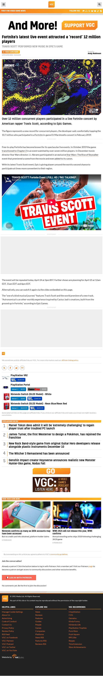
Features (39, 618)
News (37, 612)
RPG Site (72, 637)
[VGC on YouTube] (95, 11)
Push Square (74, 634)
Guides (38, 621)
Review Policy (8, 631)
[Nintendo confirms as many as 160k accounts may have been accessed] (26, 515)
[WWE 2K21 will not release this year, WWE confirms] (77, 515)
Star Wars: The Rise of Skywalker (82, 154)
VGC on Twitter (8, 647)
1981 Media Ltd (18, 596)
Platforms (39, 634)
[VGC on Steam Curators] (101, 11)
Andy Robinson (94, 53)
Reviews (38, 615)
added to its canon (63, 158)
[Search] (99, 4)
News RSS (39, 637)
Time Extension (75, 644)
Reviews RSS (40, 644)
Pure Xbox (73, 631)
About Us (6, 615)
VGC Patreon (8, 640)
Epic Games (42, 303)
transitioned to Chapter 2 (14, 151)
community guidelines (59, 554)
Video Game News (11, 52)
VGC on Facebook (10, 637)
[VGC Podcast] (86, 11)
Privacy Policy (8, 628)
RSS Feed (6, 634)
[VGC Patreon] (83, 11)
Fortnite (39, 135)
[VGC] (51, 4)
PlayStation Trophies (78, 628)
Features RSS (40, 640)
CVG (71, 615)
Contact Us (7, 624)
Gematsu (73, 618)
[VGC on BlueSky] (92, 11)
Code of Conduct (9, 621)
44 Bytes (18, 656)
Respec (72, 640)
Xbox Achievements (77, 647)
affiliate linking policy (70, 360)
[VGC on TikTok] (98, 11)
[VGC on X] (89, 11)
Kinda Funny (74, 621)
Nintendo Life (75, 624)
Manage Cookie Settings (12, 612)
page (91, 566)
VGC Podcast (8, 644)
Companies (40, 631)
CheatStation (74, 612)
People (38, 624)
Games (38, 628)
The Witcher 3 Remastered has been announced (39, 453)
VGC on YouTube (9, 650)
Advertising (7, 618)
